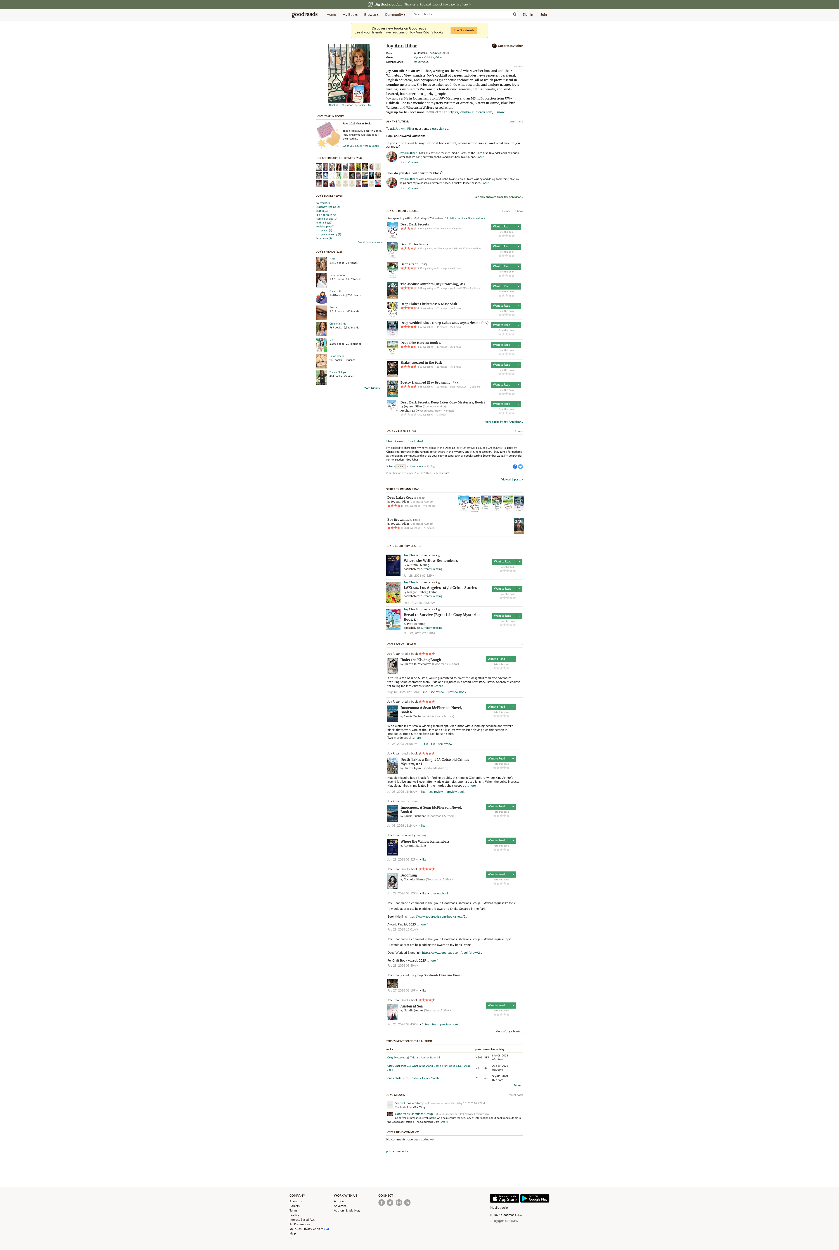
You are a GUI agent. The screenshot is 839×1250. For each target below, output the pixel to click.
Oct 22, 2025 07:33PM (419, 633)
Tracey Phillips (337, 372)
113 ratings (333, 105)
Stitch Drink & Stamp (409, 1103)
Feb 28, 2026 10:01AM (403, 929)
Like (400, 466)
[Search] (515, 14)
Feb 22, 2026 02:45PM (402, 1024)
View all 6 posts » (512, 479)
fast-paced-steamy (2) (328, 234)
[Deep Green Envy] (392, 277)
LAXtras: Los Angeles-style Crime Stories (440, 588)
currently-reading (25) (328, 207)
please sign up (439, 128)
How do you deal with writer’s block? (414, 173)
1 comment (416, 466)
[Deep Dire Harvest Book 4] (392, 356)
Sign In (528, 14)
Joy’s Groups (395, 1095)
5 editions (457, 228)
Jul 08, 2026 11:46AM (402, 791)
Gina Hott (335, 291)
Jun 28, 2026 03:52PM (419, 575)
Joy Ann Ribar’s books (402, 211)
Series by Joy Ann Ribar (403, 489)
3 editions (455, 367)
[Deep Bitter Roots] (392, 258)
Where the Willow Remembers (431, 561)
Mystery (418, 57)
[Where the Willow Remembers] (393, 575)
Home (331, 14)
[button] (371, 14)
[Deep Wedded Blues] (392, 336)
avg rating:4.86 (363, 105)
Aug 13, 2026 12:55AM (403, 692)
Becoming (408, 875)
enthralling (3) (324, 222)
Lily (331, 340)
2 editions (475, 288)
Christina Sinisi (338, 323)
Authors (339, 1201)
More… (518, 1085)
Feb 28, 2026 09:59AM (403, 965)
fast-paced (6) (324, 230)
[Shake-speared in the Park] (392, 376)
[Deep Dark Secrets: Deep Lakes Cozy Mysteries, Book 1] (392, 410)
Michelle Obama (414, 879)
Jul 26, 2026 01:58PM (402, 743)
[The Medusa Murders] (392, 297)
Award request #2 (496, 903)
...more (499, 112)
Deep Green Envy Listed (404, 441)
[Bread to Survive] (393, 629)
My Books (350, 14)
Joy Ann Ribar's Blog (401, 431)
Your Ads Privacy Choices (306, 1229)
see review (437, 692)
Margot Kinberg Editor (422, 592)
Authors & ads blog (347, 1210)
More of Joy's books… (509, 1031)
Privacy (294, 1215)
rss (521, 644)
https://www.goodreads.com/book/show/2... (437, 916)
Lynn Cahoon (337, 275)
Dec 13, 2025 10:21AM (419, 602)
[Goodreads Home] (304, 14)
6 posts (519, 431)
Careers (294, 1206)
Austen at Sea (411, 1006)
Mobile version (500, 1207)
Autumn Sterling (418, 565)
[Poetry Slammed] (392, 396)
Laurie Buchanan (415, 716)
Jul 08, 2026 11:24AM (402, 825)
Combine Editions (512, 211)
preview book (457, 692)
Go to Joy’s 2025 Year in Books (361, 146)
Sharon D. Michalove (417, 664)
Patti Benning (416, 623)
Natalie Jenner (413, 1010)
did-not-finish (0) (326, 214)
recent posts (516, 1095)
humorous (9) (324, 238)
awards (446, 473)
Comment (414, 162)
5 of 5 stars (513, 235)
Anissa (333, 307)
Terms (293, 1210)
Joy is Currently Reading (404, 546)
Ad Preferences (299, 1224)
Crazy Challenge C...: (399, 1066)
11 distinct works (455, 218)
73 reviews (347, 105)
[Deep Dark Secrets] (392, 238)
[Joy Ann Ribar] (349, 101)
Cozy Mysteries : (396, 1057)
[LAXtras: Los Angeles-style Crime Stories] (393, 602)
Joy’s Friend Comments (403, 1132)
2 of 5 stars (503, 235)
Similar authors (476, 218)
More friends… (373, 388)
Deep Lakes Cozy (400, 497)
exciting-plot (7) (325, 226)
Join (544, 14)
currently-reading (431, 569)
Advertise (340, 1206)
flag (521, 162)
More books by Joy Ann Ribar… (503, 422)
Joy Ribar (409, 555)
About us (295, 1201)
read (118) (322, 210)
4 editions (476, 248)
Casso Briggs (336, 356)
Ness (332, 259)
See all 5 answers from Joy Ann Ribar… (499, 197)
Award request (494, 939)
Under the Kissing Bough (420, 660)
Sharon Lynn (412, 768)
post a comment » (397, 1151)
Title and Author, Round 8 (425, 1057)
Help (292, 1233)
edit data (518, 66)
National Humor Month (425, 1078)
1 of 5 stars (500, 235)
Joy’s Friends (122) (329, 251)
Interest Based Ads (302, 1219)
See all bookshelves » (370, 242)
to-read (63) (323, 203)
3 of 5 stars (506, 235)
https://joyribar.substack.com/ (471, 112)
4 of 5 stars (509, 235)
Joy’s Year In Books (330, 116)
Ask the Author (397, 121)
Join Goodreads (463, 30)
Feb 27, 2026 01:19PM (402, 990)
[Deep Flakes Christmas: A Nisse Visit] (392, 316)
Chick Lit (429, 57)
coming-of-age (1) (326, 218)
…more (479, 157)
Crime (438, 57)
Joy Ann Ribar (404, 128)
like (401, 162)
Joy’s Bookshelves (329, 195)
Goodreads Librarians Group (461, 903)
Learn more (516, 121)
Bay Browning (398, 520)
